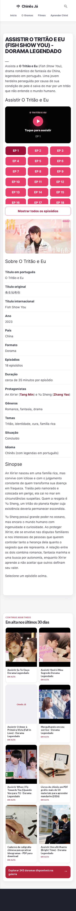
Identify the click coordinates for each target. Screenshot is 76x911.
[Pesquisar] (66, 5)
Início (13, 15)
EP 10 (16, 182)
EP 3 (60, 150)
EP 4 (16, 161)
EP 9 (60, 171)
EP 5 (38, 161)
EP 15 (60, 192)
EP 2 (38, 150)
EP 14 (38, 192)
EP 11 (38, 182)
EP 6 (60, 161)
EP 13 (16, 192)
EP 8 (38, 171)
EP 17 (38, 202)
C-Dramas (27, 15)
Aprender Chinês (60, 15)
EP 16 (16, 202)
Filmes (42, 15)
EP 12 (60, 182)
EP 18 (60, 202)
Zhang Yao (61, 394)
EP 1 (16, 150)
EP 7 (16, 171)
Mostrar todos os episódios (38, 211)
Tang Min (27, 394)
